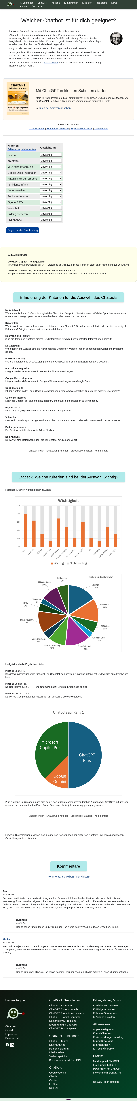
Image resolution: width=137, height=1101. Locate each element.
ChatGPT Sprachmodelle (63, 1009)
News (114, 2)
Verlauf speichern (59, 1056)
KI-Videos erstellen (104, 1017)
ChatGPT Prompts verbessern (66, 1013)
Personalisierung (59, 1048)
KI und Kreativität (103, 1041)
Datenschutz (12, 1038)
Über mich (37, 6)
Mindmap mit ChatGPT (106, 1061)
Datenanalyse (57, 1044)
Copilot (53, 1080)
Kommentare (51, 62)
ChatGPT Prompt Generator (65, 1017)
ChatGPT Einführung (61, 1005)
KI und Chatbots (102, 1033)
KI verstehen (26, 2)
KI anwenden (71, 2)
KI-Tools (56, 2)
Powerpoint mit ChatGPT (107, 1068)
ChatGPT (42, 2)
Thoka (6, 939)
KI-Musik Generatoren (105, 1013)
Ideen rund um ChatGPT (63, 1024)
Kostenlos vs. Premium (62, 1020)
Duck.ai (53, 1088)
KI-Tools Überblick (103, 1048)
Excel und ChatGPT (104, 1065)
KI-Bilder (87, 2)
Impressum (11, 1034)
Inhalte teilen (56, 1052)
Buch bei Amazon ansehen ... (56, 108)
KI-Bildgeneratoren (104, 1009)
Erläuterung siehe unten (21, 149)
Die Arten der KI (102, 1044)
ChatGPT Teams (58, 1041)
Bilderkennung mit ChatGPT (65, 1060)
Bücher (24, 6)
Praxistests (101, 2)
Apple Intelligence (103, 1029)
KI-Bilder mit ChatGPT (105, 1005)
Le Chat (53, 1084)
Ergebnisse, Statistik (81, 128)
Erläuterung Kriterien (58, 128)
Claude (53, 1076)
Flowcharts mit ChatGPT (107, 1072)
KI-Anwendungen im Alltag (108, 1037)
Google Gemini (57, 1072)
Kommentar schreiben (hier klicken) (68, 876)
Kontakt (9, 1030)
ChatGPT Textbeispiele (62, 1028)
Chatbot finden (37, 128)
